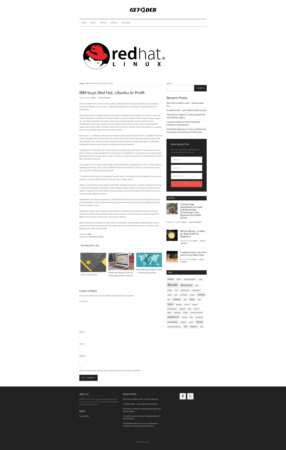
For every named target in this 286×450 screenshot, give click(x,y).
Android (170, 279)
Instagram (177, 299)
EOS (176, 295)
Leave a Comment (104, 98)
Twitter (191, 322)
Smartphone (199, 317)
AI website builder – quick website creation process (186, 110)
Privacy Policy (84, 416)
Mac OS (187, 304)
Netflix (169, 312)
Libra (199, 299)
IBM (90, 237)
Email (82, 344)
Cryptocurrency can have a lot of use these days (193, 253)
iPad (185, 299)
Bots (197, 285)
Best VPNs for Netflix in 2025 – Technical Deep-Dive (140, 399)
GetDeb (143, 9)
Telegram (183, 322)
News (90, 234)
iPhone (192, 299)
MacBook (179, 304)
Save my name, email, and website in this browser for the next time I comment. (110, 371)
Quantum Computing (196, 312)
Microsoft (182, 309)
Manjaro (195, 304)
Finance (192, 295)
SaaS (191, 317)
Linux (170, 304)
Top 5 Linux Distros (88, 275)
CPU (176, 290)
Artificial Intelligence (190, 279)
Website (82, 356)
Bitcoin (173, 285)
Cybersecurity (196, 290)
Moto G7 (196, 309)
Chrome (170, 290)
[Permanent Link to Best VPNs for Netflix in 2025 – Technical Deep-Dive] (149, 254)
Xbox (201, 327)
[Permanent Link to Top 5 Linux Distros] (93, 254)
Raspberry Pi (173, 317)
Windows (193, 327)
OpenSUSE (177, 312)
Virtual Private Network (174, 327)
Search (169, 83)
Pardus (185, 312)
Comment (83, 301)
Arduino (179, 279)
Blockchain (186, 285)
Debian (169, 295)
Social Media (172, 322)
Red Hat (95, 237)
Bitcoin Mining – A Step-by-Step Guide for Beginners (192, 234)
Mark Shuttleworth (99, 104)
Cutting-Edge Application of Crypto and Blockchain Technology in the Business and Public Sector (191, 211)
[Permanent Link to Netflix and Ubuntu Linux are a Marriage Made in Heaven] (121, 254)
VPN (185, 327)
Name (82, 332)
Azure (200, 279)
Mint (189, 309)
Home (81, 83)
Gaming (201, 294)
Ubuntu (101, 237)
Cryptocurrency (185, 290)
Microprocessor (172, 309)
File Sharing (183, 295)
